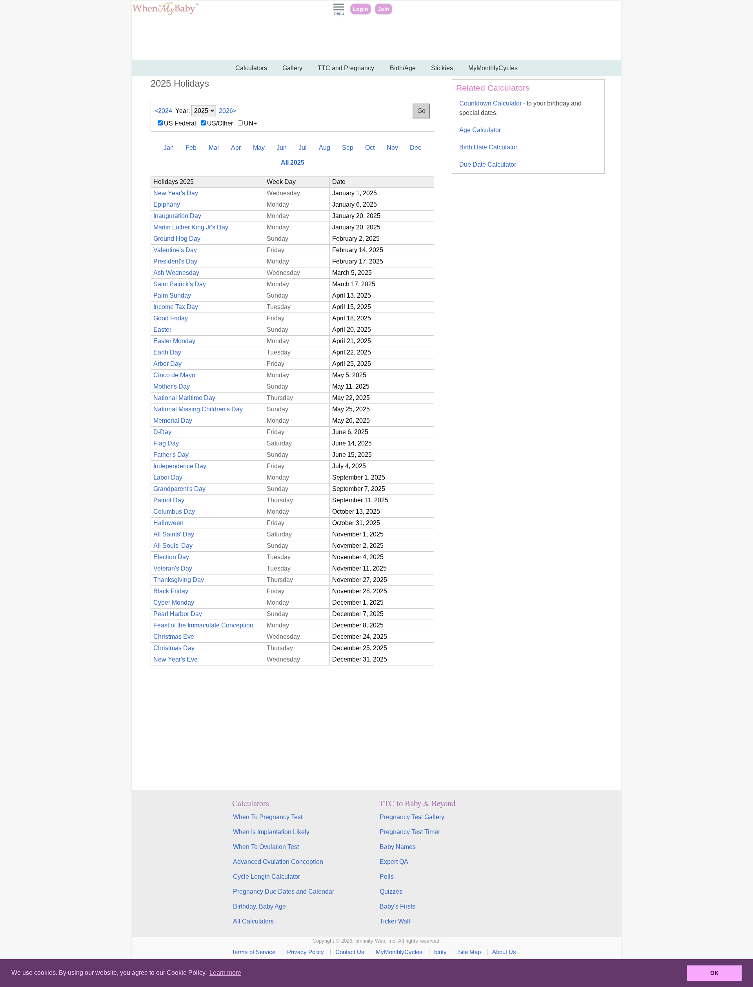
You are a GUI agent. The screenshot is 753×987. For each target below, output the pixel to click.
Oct (370, 147)
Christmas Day (174, 648)
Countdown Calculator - (520, 108)
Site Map (469, 952)
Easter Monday (174, 341)
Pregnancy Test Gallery (412, 817)
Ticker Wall (395, 921)
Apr (236, 147)
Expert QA (394, 861)
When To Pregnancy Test (267, 817)
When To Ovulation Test (266, 846)
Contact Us (349, 952)
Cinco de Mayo (174, 375)
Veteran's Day (172, 568)
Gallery (292, 68)
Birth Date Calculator (488, 147)
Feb (191, 147)
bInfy (440, 952)
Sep (347, 147)
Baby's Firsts (397, 906)
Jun (281, 147)
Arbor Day (167, 363)
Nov (392, 147)
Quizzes (391, 891)
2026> (227, 110)
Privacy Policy (305, 952)
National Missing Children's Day (198, 409)
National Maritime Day (184, 397)
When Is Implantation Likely (271, 832)
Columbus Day (174, 511)
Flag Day (166, 443)
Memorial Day (172, 420)
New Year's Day (175, 193)
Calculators (251, 68)
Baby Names (398, 846)
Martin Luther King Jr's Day (190, 227)
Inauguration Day (177, 216)
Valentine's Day (175, 250)
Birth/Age (403, 68)
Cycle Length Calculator (266, 876)
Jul (302, 147)
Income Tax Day (175, 307)
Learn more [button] (225, 972)
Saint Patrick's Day (179, 284)
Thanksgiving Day (178, 579)
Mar (214, 147)
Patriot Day (168, 500)
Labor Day (167, 477)
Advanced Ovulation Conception (278, 861)
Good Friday (170, 318)
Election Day (171, 557)
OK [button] (714, 973)
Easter (162, 329)
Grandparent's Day (179, 488)
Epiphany (166, 204)
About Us (504, 952)
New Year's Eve (175, 659)
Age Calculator (480, 130)
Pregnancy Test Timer (410, 832)
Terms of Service (253, 952)
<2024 (163, 110)
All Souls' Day (173, 545)
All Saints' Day (173, 534)
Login (360, 9)
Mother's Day (171, 386)
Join (383, 9)
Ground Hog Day (176, 238)
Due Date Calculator (487, 164)
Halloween (168, 523)
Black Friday (170, 591)
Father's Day (171, 454)
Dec (415, 147)
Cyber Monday (173, 602)
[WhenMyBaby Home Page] (166, 13)
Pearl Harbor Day (177, 614)
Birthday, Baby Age (259, 906)
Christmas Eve (173, 636)
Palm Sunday (172, 295)
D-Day (162, 432)
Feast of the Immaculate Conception (203, 625)
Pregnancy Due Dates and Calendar (283, 891)
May (259, 147)
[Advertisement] (376, 39)
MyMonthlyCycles (493, 68)
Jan (169, 147)
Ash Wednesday (176, 272)
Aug (324, 147)
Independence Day (179, 466)
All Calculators (253, 921)
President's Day (175, 261)
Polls (387, 876)
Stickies (442, 68)
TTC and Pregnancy (346, 68)
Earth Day (167, 352)
